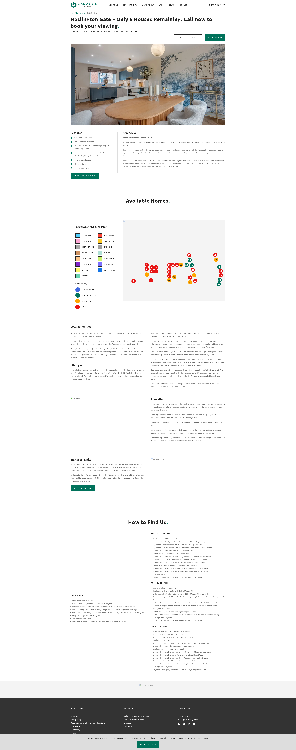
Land (161, 5)
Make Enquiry (215, 37)
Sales (189, 37)
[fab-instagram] (190, 724)
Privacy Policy (76, 719)
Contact (183, 5)
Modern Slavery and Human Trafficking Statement (90, 723)
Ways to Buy (148, 5)
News (171, 5)
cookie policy (203, 738)
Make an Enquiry (82, 488)
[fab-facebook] (180, 724)
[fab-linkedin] (195, 724)
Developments (130, 5)
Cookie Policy (76, 726)
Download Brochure (85, 175)
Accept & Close (148, 744)
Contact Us (75, 733)
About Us (113, 5)
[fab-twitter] (185, 724)
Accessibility (75, 730)
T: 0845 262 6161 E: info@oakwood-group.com (189, 718)
